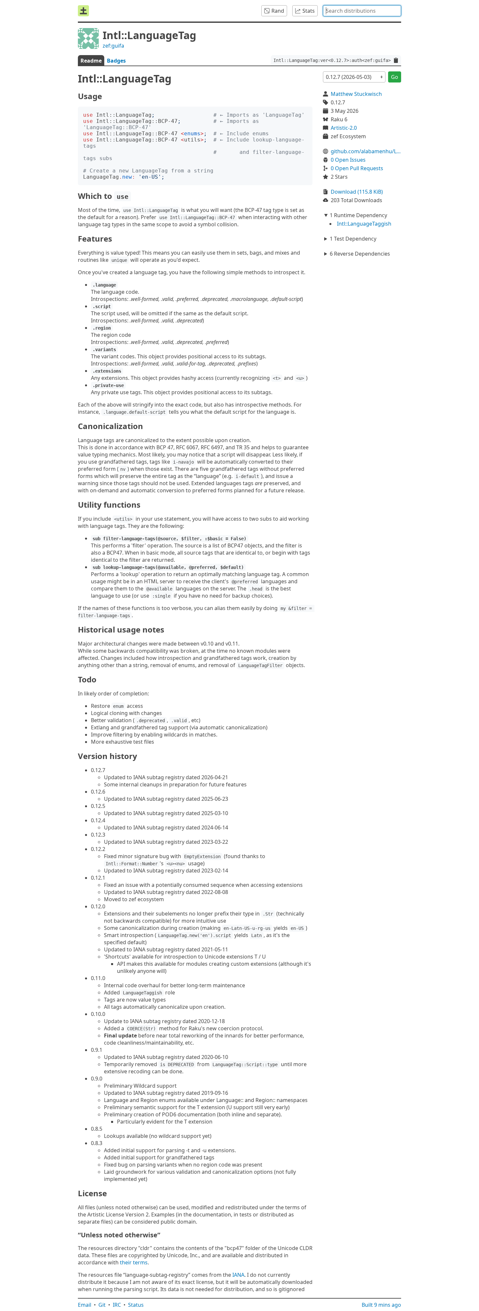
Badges (116, 60)
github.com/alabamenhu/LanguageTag (366, 151)
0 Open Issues (348, 159)
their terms (134, 1262)
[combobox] (362, 10)
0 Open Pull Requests (357, 168)
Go (394, 77)
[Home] (83, 10)
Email (84, 1304)
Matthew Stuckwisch (356, 93)
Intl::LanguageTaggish (364, 223)
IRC (117, 1304)
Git (102, 1304)
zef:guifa (113, 45)
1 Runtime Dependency (358, 215)
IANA (238, 1274)
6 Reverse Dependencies (360, 253)
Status (136, 1304)
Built (381, 1304)
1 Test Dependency (353, 238)
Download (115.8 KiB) (357, 191)
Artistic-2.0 (344, 127)
